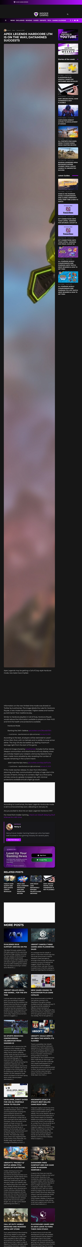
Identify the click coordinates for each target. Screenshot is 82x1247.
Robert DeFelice (62, 96)
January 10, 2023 (45, 734)
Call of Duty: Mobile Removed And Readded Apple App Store (15, 1226)
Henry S (9, 30)
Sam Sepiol (60, 75)
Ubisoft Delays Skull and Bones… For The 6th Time (15, 992)
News (12, 20)
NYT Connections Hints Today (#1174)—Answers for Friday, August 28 (67, 242)
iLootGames (30, 749)
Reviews (29, 20)
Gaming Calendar (59, 20)
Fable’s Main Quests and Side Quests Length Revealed (8, 887)
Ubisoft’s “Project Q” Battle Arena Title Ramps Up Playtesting (14, 1165)
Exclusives (20, 20)
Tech (49, 20)
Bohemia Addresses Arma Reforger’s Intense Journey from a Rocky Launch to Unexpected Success (68, 166)
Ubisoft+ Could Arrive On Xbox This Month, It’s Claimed (42, 1038)
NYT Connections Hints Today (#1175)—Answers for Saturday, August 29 (67, 221)
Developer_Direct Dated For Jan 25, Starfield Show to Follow (16, 1102)
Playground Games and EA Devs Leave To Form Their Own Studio (42, 1226)
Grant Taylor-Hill (62, 160)
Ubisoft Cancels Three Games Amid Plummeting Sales (42, 946)
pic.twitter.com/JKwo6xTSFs (40, 731)
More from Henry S (13, 840)
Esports (43, 20)
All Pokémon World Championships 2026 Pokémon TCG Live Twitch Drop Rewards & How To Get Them (68, 290)
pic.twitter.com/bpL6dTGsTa (39, 763)
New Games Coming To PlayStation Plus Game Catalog (42, 992)
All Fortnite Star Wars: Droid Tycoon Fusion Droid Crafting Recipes (67, 143)
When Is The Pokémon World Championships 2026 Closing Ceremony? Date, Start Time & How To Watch (68, 197)
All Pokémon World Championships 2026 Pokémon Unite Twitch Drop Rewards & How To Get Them (67, 265)
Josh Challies (61, 139)
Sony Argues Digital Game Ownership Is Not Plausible (68, 100)
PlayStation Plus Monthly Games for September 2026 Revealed (68, 79)
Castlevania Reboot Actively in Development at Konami (68, 122)
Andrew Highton (62, 117)
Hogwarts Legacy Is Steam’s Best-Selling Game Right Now (41, 1102)
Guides (36, 20)
